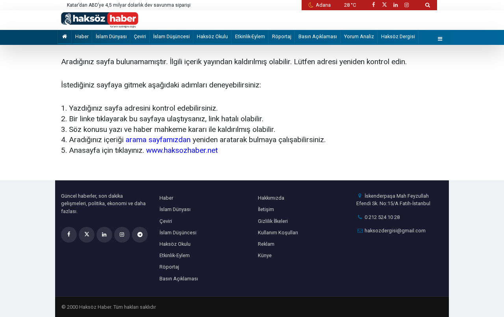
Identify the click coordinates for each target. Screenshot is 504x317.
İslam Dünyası (111, 36)
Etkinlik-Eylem (250, 36)
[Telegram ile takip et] (140, 235)
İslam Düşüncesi (171, 36)
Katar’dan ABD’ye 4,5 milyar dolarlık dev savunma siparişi (129, 5)
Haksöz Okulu (212, 36)
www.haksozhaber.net (182, 150)
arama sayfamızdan (158, 139)
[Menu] (440, 39)
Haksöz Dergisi (398, 36)
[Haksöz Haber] (99, 19)
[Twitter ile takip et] (384, 5)
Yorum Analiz (359, 36)
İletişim (266, 209)
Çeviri (140, 36)
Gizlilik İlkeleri (273, 221)
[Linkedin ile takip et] (395, 5)
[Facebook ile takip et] (373, 5)
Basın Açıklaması (317, 36)
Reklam (266, 244)
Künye (265, 255)
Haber (82, 36)
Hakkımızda (271, 198)
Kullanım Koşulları (278, 232)
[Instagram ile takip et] (406, 5)
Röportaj (281, 36)
